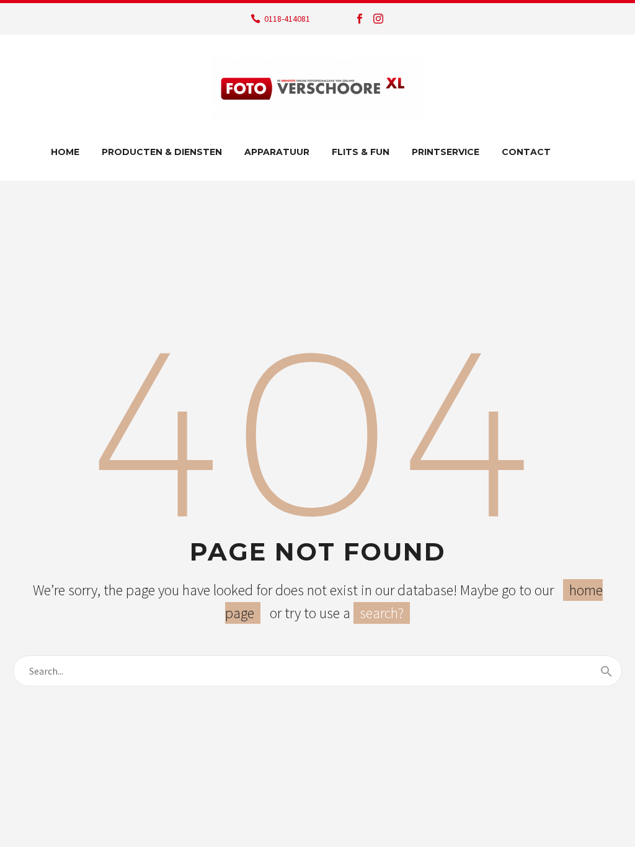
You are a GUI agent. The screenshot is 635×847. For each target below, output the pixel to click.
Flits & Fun (360, 151)
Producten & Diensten (162, 151)
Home (65, 151)
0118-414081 (287, 18)
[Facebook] (359, 19)
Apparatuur (276, 151)
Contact (526, 151)
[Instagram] (378, 19)
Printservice (445, 151)
